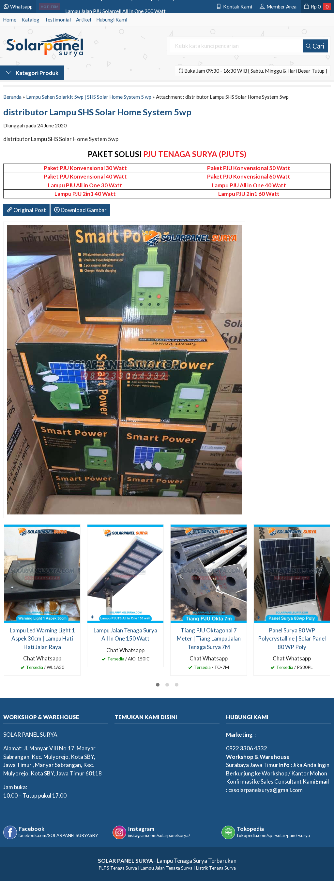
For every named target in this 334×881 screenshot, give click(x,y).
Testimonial (58, 19)
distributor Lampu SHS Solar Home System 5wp (97, 112)
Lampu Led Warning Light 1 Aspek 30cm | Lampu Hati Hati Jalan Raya (42, 638)
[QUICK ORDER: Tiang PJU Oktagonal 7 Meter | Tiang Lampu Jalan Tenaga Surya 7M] (175, 616)
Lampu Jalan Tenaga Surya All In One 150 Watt (125, 634)
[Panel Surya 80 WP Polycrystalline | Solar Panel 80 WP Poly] (292, 573)
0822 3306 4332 (246, 748)
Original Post (29, 210)
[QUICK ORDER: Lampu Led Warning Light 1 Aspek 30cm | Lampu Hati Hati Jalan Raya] (9, 616)
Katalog (30, 19)
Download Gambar (83, 210)
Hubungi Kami (111, 19)
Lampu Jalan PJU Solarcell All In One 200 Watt (115, 6)
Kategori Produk (36, 72)
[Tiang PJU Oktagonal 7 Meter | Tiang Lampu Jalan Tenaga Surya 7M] (209, 573)
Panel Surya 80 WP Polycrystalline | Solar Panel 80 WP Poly (292, 638)
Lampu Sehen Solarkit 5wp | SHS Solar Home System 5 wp (88, 97)
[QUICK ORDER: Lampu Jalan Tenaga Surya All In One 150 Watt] (92, 616)
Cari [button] (318, 46)
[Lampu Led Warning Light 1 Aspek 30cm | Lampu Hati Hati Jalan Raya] (42, 573)
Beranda (12, 97)
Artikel (83, 19)
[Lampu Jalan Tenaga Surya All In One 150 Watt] (125, 573)
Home (9, 19)
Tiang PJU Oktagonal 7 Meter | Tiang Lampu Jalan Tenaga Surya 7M (209, 638)
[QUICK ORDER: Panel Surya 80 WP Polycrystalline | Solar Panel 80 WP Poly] (258, 616)
